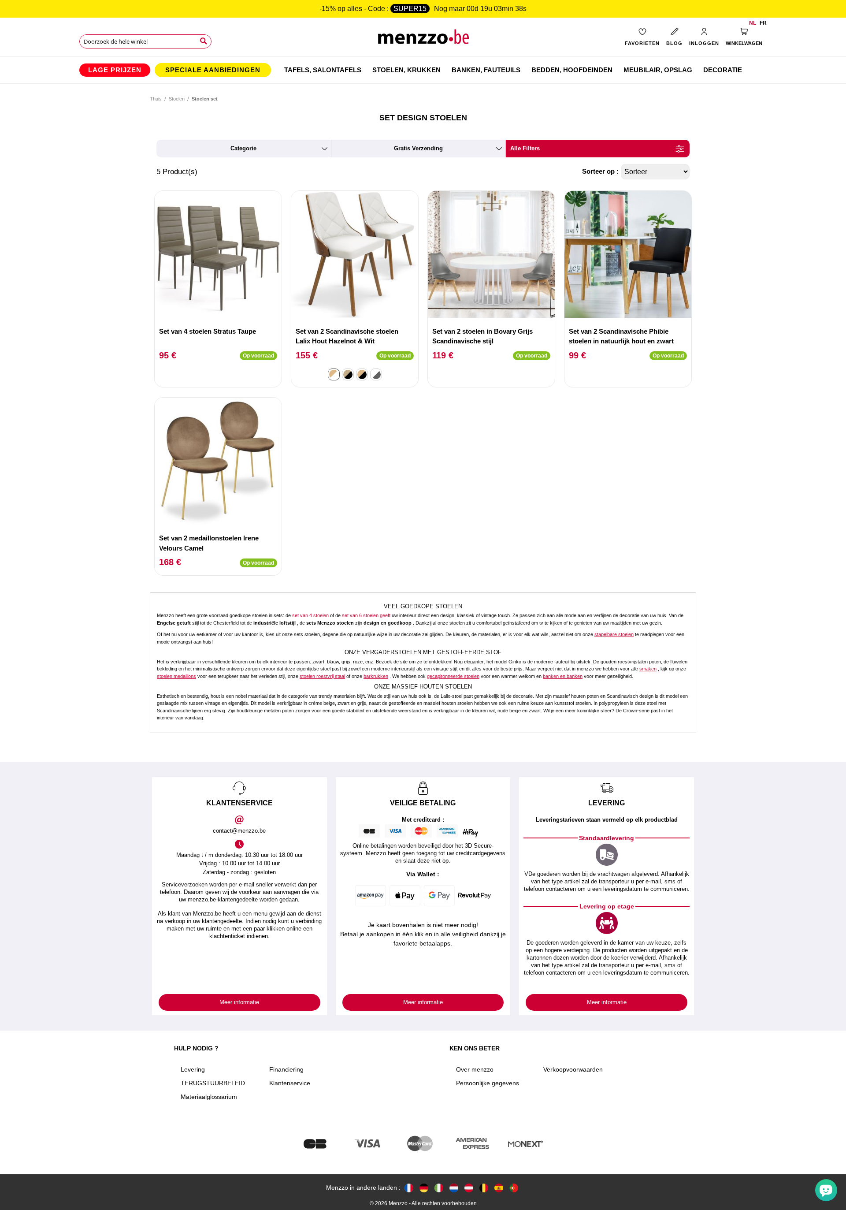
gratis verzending (418, 148)
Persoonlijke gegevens (487, 1083)
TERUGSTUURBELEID (213, 1083)
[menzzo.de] (423, 1187)
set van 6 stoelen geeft (366, 615)
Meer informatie (239, 1002)
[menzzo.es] (498, 1187)
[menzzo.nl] (453, 1187)
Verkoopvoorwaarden (573, 1069)
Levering (193, 1069)
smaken (648, 668)
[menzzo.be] (483, 1187)
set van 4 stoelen (310, 615)
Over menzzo (475, 1069)
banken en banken (563, 676)
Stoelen (177, 98)
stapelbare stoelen (614, 634)
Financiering (286, 1069)
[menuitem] (114, 70)
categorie (243, 148)
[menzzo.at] (468, 1187)
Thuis (156, 98)
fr (763, 23)
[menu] (423, 70)
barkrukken (376, 676)
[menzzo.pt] (513, 1187)
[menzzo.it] (438, 1187)
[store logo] (423, 40)
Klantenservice (289, 1083)
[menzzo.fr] (409, 1187)
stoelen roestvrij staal (322, 676)
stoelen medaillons (176, 676)
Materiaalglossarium (209, 1096)
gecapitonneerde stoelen (453, 676)
